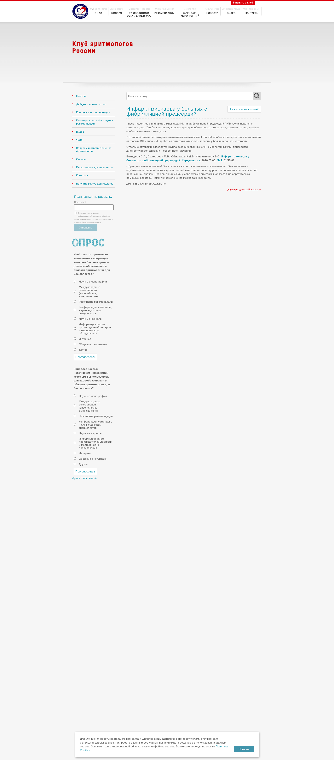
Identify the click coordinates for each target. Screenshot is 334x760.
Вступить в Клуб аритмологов (94, 183)
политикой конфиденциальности (87, 222)
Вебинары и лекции (231, 9)
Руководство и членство (139, 9)
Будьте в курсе (212, 9)
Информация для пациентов (94, 167)
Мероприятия (190, 9)
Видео (231, 13)
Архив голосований (84, 478)
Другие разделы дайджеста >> (244, 189)
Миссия (116, 13)
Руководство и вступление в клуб (139, 14)
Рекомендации (164, 13)
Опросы (81, 159)
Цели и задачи (117, 9)
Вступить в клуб (243, 2)
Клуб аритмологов (98, 9)
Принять (244, 749)
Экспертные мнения (164, 9)
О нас (98, 13)
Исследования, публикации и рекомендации (94, 122)
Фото (79, 139)
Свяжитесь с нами (251, 9)
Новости (212, 13)
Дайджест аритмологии (91, 104)
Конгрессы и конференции (93, 112)
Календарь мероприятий (190, 14)
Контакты (251, 13)
